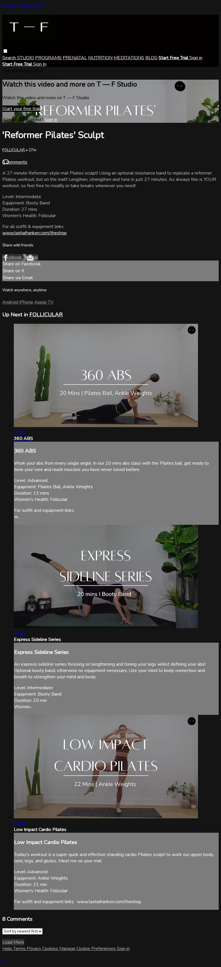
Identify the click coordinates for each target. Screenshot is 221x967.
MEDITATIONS (129, 58)
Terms (20, 948)
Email (32, 257)
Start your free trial (21, 109)
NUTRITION (100, 58)
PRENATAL (75, 58)
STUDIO (25, 58)
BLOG (151, 58)
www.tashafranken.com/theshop (34, 233)
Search (9, 58)
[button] (5, 51)
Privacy (34, 948)
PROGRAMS (48, 58)
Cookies (50, 948)
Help (7, 948)
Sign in (195, 58)
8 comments (14, 162)
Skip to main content (22, 5)
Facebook (12, 257)
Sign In (39, 64)
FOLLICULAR (14, 150)
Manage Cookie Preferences (88, 948)
